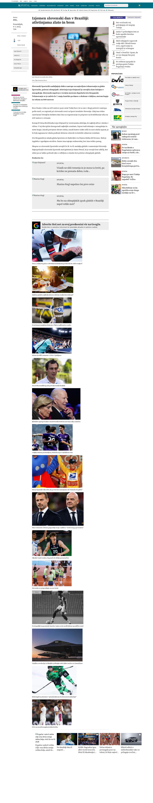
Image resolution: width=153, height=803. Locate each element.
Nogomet (34, 5)
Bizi (21, 1)
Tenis (77, 5)
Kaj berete (118, 17)
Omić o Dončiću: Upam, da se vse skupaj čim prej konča (127, 55)
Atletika (91, 5)
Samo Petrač (17, 63)
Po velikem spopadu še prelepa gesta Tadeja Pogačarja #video (125, 64)
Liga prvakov (73, 10)
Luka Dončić (56, 10)
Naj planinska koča (45, 10)
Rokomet (60, 5)
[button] (12, 5)
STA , (15, 20)
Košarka (42, 5)
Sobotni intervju (83, 10)
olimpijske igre (18, 68)
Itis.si (30, 1)
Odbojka (84, 5)
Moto (98, 5)
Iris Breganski (17, 59)
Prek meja (102, 10)
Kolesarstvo (51, 5)
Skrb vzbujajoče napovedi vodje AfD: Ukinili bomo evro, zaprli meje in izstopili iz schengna (126, 44)
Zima (66, 5)
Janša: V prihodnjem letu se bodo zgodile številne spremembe (127, 34)
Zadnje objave (134, 17)
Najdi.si (26, 1)
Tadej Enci (17, 55)
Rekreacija (111, 10)
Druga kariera (94, 10)
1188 (35, 1)
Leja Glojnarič (17, 51)
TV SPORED (14, 1)
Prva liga (65, 10)
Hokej (72, 5)
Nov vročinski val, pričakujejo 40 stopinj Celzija (125, 25)
